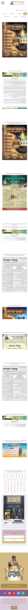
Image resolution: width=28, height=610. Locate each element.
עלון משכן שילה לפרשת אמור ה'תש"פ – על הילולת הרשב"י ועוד (14, 332)
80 (17, 488)
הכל (25, 13)
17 (7, 474)
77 (5, 487)
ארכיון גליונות (7, 16)
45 (14, 481)
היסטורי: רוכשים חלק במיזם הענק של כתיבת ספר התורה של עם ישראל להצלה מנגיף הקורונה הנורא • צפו (14, 471)
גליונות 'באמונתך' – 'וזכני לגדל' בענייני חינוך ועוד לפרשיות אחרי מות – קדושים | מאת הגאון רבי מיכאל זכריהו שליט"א (15, 441)
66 (18, 485)
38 (14, 479)
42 (24, 481)
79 (21, 488)
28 (22, 477)
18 (4, 474)
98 (5, 492)
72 (21, 487)
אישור (14, 608)
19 (25, 476)
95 (14, 492)
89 (11, 490)
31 (13, 477)
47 (8, 481)
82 (11, 488)
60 (14, 484)
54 (10, 482)
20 (22, 476)
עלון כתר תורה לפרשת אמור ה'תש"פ (14, 305)
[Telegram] (18, 593)
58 (20, 484)
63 (5, 484)
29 (19, 477)
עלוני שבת (22, 10)
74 (14, 487)
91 (5, 490)
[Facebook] (5, 593)
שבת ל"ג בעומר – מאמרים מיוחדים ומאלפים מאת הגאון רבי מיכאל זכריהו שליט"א (15, 227)
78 (24, 488)
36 (21, 479)
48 (5, 481)
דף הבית (25, 10)
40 (8, 479)
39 (11, 479)
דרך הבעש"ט (12, 13)
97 (8, 492)
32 (10, 477)
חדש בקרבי (4, 13)
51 (19, 482)
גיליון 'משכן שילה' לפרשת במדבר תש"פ (15, 71)
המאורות (20, 13)
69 (8, 485)
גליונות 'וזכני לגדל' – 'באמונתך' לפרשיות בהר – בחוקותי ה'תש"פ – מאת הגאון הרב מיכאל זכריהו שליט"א (14, 123)
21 (19, 476)
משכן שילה (15, 16)
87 (17, 490)
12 (22, 474)
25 (7, 476)
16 (10, 474)
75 (11, 487)
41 (5, 479)
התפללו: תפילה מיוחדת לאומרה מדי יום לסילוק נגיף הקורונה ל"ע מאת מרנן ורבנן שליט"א (14, 363)
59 (17, 484)
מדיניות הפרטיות (20, 602)
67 (14, 485)
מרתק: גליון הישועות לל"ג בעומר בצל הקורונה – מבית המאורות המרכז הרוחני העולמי (14, 224)
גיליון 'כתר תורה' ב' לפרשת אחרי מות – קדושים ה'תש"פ (14, 414)
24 (10, 476)
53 (13, 482)
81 (14, 488)
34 (4, 477)
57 (24, 484)
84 (5, 488)
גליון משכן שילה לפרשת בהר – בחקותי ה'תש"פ (14, 173)
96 (11, 492)
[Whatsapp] (23, 593)
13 (19, 474)
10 (3, 473)
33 (7, 477)
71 (24, 487)
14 (16, 474)
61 (11, 484)
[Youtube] (14, 593)
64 (24, 485)
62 (8, 484)
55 (6, 482)
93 (21, 492)
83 (8, 488)
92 (24, 492)
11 (24, 474)
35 (24, 479)
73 (18, 487)
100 (13, 493)
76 (8, 487)
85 (24, 490)
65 (21, 485)
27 (25, 477)
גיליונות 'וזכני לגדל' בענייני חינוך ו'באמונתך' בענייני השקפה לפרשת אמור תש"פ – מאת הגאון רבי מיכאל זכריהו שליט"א (15, 255)
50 (22, 482)
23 (13, 476)
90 (8, 490)
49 (25, 482)
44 (18, 481)
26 (4, 476)
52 (16, 482)
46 (11, 481)
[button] (3, 3)
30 (16, 477)
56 (3, 482)
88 (14, 490)
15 (13, 474)
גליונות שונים (23, 16)
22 (16, 476)
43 (21, 481)
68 (11, 485)
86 (21, 490)
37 (17, 479)
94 (18, 492)
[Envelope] (9, 593)
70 (5, 485)
